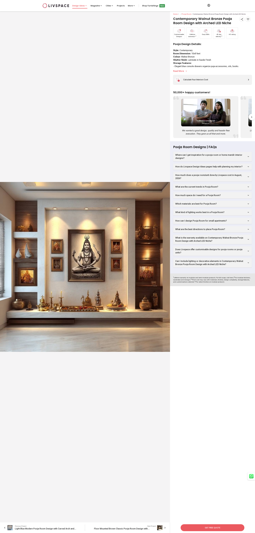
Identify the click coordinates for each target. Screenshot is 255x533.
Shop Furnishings (150, 5)
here (231, 278)
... (179, 14)
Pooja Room (186, 14)
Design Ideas (78, 5)
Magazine (95, 5)
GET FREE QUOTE (212, 527)
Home (175, 14)
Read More (178, 71)
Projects (121, 5)
